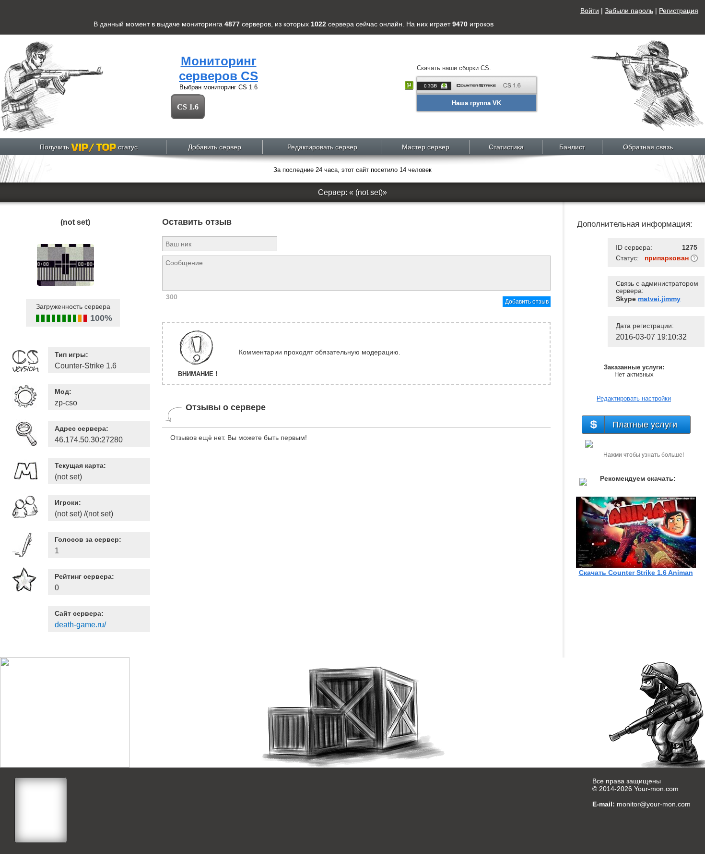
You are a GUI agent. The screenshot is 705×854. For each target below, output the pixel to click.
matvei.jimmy (659, 299)
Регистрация (678, 10)
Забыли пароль (629, 10)
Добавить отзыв (527, 301)
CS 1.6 (188, 107)
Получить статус (89, 147)
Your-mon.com (656, 789)
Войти (589, 10)
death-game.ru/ (80, 625)
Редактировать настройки (634, 398)
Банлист (572, 147)
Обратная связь (648, 147)
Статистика (506, 147)
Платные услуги (644, 424)
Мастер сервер (425, 147)
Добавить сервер (214, 147)
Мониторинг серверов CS (218, 68)
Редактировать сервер (322, 147)
